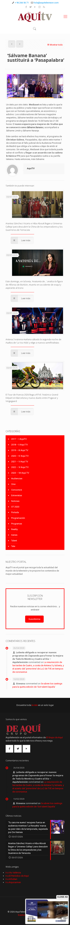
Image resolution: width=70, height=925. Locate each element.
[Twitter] (30, 7)
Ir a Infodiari (11, 879)
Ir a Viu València (13, 872)
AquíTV (31, 168)
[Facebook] (26, 7)
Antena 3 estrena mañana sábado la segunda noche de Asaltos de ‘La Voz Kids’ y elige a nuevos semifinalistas (33, 341)
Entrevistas (16, 495)
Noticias (15, 501)
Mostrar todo (56, 44)
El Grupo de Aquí (54, 737)
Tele (13, 546)
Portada (15, 512)
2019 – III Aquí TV (19, 450)
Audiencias (16, 478)
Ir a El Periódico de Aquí (17, 876)
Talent (14, 540)
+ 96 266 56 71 (22, 2)
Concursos (16, 489)
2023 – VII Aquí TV (20, 473)
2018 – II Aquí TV (19, 444)
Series (14, 535)
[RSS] (44, 7)
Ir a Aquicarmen (13, 882)
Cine (13, 484)
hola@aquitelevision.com (46, 2)
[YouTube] (35, 7)
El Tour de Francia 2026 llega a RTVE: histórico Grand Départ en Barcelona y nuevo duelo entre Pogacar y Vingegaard (32, 398)
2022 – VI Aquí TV (20, 467)
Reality (14, 529)
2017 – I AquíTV (19, 439)
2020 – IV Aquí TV (20, 456)
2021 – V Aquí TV (19, 461)
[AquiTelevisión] (35, 16)
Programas (16, 523)
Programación (18, 518)
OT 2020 (15, 506)
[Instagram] (39, 7)
